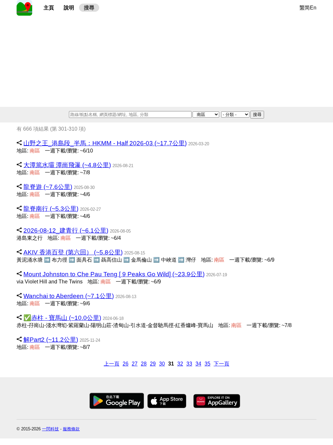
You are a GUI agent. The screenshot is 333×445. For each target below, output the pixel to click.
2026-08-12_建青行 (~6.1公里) (65, 230)
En (313, 7)
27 (135, 363)
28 (144, 363)
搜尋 (89, 7)
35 (207, 363)
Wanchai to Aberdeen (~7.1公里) (68, 296)
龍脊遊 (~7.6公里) (47, 186)
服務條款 (71, 428)
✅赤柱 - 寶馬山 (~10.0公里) (62, 317)
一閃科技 (50, 428)
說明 (69, 7)
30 (162, 363)
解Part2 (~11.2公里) (50, 339)
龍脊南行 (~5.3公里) (50, 208)
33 (189, 363)
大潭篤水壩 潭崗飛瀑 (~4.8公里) (67, 165)
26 (125, 363)
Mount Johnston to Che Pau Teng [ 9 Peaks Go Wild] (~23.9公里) (114, 274)
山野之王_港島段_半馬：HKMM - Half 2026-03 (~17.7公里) (105, 143)
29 (153, 363)
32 (180, 363)
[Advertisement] (166, 61)
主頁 (49, 7)
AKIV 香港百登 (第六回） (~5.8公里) (73, 252)
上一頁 (111, 363)
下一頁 (221, 363)
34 (198, 363)
